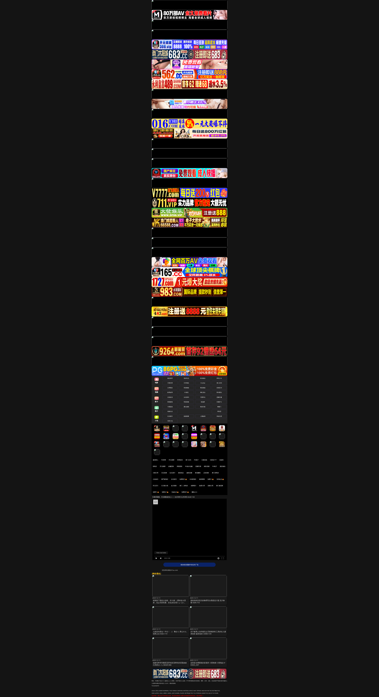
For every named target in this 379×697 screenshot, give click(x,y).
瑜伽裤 (203, 402)
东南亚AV (219, 388)
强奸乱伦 (186, 378)
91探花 (186, 392)
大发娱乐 (155, 479)
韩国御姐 (186, 388)
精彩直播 (207, 466)
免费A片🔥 (165, 492)
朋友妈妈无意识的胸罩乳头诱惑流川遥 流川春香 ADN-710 (207, 601)
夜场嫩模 (198, 473)
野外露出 (219, 392)
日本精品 (186, 383)
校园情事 (186, 416)
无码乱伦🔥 (220, 479)
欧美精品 (202, 378)
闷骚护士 (219, 402)
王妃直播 (164, 473)
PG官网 (163, 460)
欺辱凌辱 (170, 392)
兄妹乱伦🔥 (175, 492)
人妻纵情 (202, 416)
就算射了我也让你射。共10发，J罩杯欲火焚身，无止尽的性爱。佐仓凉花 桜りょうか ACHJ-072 (169, 602)
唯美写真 (202, 407)
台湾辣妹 (170, 388)
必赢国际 (171, 466)
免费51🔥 (211, 479)
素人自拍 (219, 383)
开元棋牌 (171, 460)
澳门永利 (188, 460)
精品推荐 (170, 378)
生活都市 (170, 416)
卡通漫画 (170, 407)
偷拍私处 (181, 473)
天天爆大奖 (164, 486)
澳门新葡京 (215, 473)
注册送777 (213, 460)
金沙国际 (174, 486)
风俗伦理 (219, 416)
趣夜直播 (189, 473)
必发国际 (206, 473)
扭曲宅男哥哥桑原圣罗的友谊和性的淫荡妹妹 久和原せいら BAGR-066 (170, 664)
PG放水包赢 (189, 466)
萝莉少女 (219, 378)
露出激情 (186, 407)
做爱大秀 (202, 486)
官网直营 (180, 460)
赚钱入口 (194, 492)
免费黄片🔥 (185, 492)
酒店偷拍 (222, 466)
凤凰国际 (179, 466)
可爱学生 (202, 397)
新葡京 (155, 466)
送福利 (221, 460)
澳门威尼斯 (219, 486)
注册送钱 (204, 460)
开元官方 (155, 486)
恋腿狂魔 (219, 397)
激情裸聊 (202, 479)
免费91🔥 (156, 492)
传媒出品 (170, 411)
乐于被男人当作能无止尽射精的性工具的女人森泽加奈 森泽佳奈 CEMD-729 (208, 632)
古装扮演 (170, 397)
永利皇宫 (174, 479)
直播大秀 (210, 486)
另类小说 (170, 421)
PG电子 (196, 460)
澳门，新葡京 (184, 486)
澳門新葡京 (164, 479)
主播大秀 (155, 473)
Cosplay (202, 383)
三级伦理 (170, 383)
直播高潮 (198, 466)
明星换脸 (186, 402)
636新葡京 (193, 479)
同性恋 (219, 411)
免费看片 (193, 486)
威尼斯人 (155, 460)
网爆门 (219, 407)
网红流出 (202, 392)
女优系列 (186, 397)
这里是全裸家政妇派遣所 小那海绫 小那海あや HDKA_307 (207, 664)
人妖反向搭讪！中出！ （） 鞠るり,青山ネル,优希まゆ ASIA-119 (170, 632)
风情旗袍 (170, 402)
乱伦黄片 (172, 473)
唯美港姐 (202, 388)
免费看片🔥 (183, 479)
